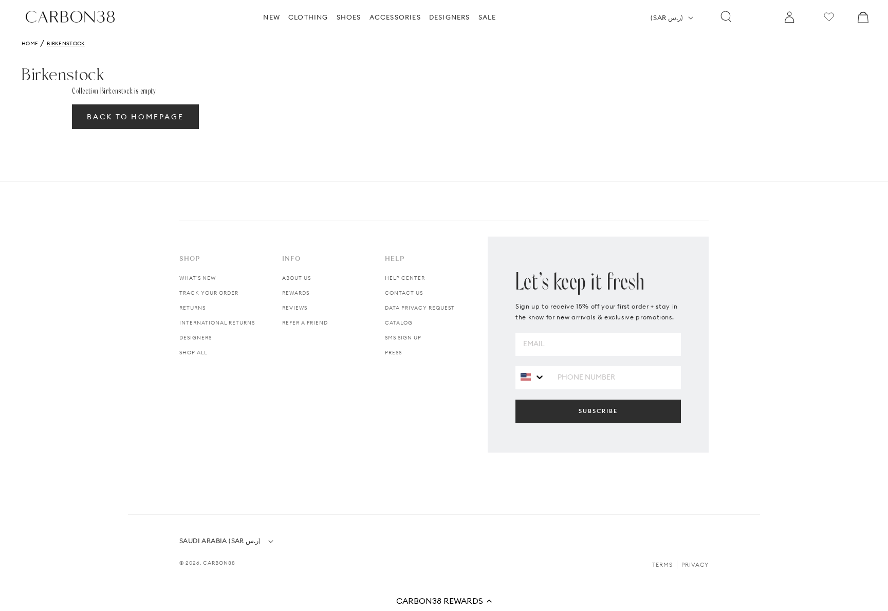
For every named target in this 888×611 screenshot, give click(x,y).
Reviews (294, 307)
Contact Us (404, 293)
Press (393, 352)
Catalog (399, 322)
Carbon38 (219, 563)
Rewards (295, 293)
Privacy (695, 564)
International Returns (217, 322)
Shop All (193, 352)
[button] (444, 600)
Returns (192, 307)
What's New (197, 278)
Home (30, 43)
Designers (195, 337)
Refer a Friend (305, 322)
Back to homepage (135, 116)
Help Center (405, 278)
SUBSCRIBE (598, 411)
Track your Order (208, 293)
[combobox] (532, 377)
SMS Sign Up (403, 337)
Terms (662, 564)
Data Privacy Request (420, 307)
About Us (296, 278)
